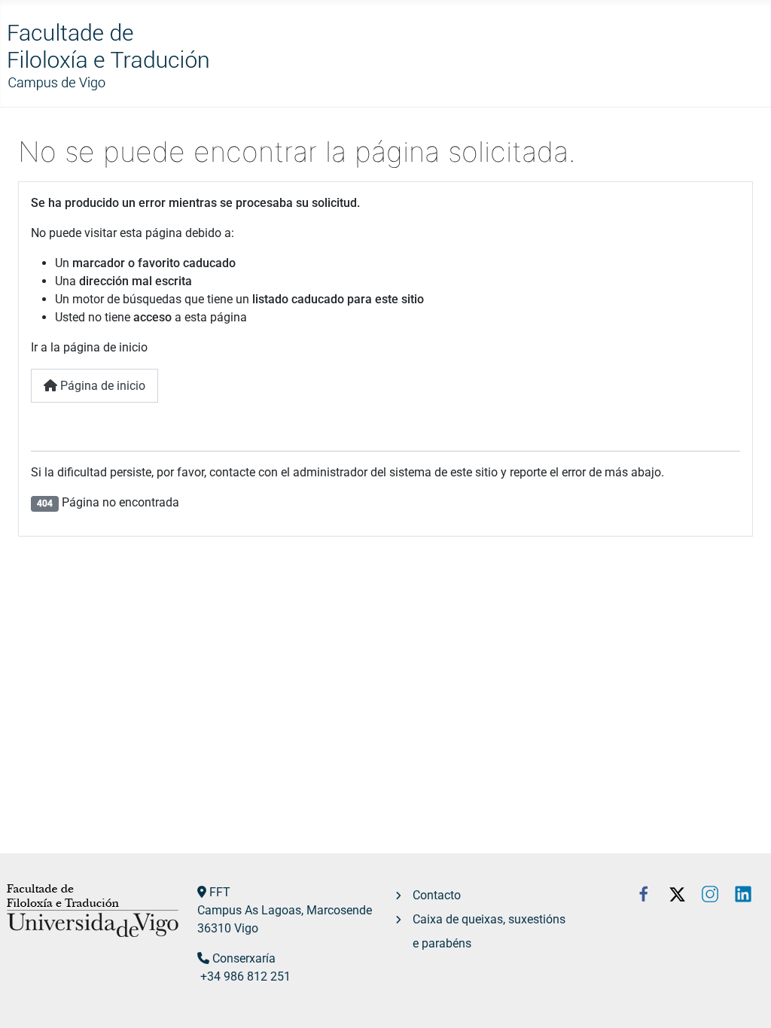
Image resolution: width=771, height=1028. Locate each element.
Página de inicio (101, 386)
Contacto (437, 895)
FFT (219, 892)
